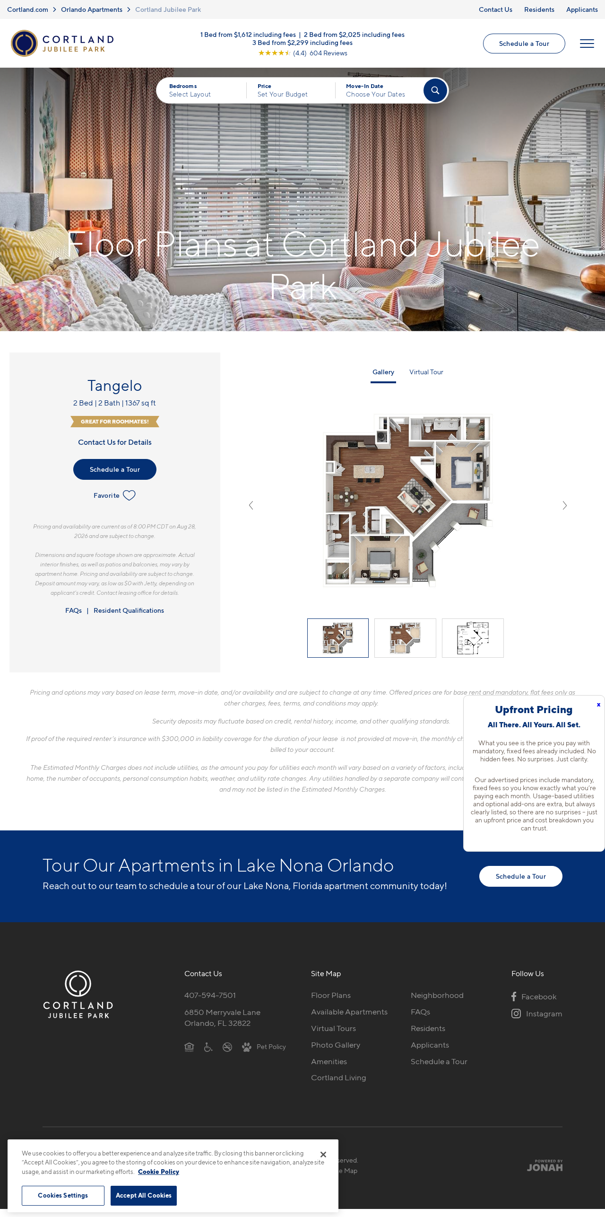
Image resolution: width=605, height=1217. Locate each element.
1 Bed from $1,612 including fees (248, 34)
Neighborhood (437, 995)
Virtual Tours (333, 1028)
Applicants (582, 9)
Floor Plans (331, 995)
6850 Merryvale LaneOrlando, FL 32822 (222, 1017)
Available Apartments (349, 1011)
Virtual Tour (426, 372)
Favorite (107, 495)
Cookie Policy (158, 1171)
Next (565, 505)
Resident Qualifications (129, 610)
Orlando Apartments (91, 9)
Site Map (344, 1170)
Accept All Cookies (144, 1195)
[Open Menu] (587, 43)
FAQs (73, 610)
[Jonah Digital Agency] (540, 1165)
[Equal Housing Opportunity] (189, 1046)
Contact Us (495, 9)
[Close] (323, 1154)
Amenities (329, 1061)
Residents (539, 9)
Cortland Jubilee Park (168, 9)
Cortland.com (27, 9)
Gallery (383, 372)
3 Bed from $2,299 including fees (302, 42)
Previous (251, 505)
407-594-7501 (210, 995)
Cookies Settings (63, 1195)
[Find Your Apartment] (435, 90)
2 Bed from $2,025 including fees (354, 34)
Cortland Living (338, 1077)
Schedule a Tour (524, 43)
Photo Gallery (335, 1044)
